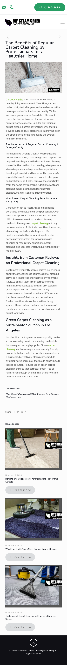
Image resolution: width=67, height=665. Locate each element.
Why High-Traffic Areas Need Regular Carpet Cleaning (31, 549)
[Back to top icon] (33, 643)
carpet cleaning (39, 223)
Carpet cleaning (14, 99)
